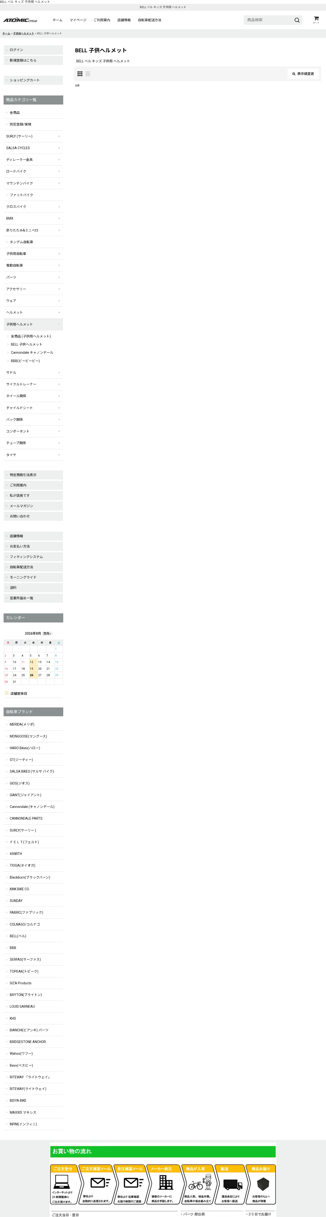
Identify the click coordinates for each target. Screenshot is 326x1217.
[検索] (297, 20)
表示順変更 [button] (305, 74)
